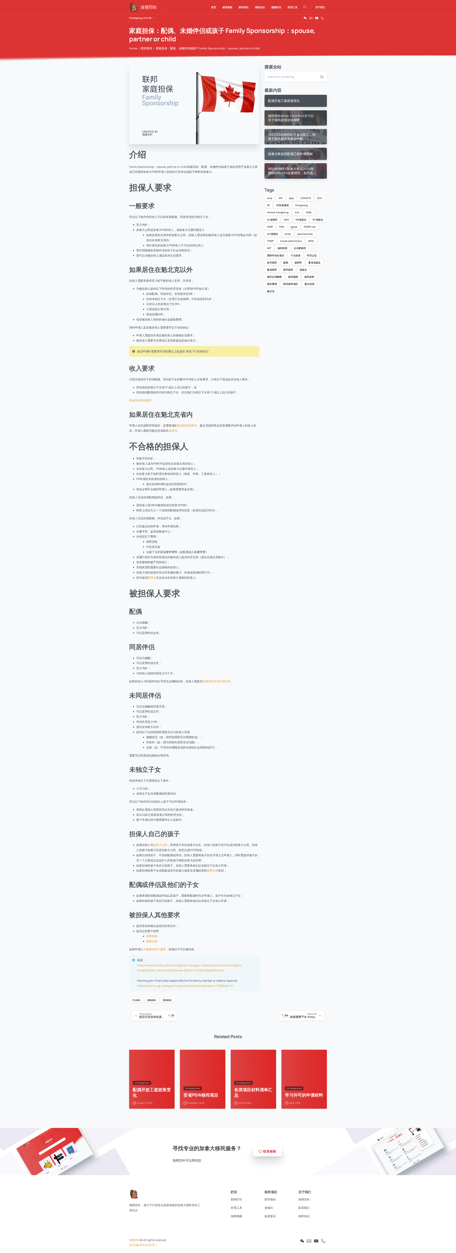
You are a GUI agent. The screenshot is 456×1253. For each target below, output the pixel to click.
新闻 (285, 262)
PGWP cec (310, 226)
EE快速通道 (282, 205)
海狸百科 (134, 1240)
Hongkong (301, 205)
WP (269, 248)
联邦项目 (146, 48)
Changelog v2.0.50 (140, 18)
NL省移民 (272, 219)
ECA (319, 198)
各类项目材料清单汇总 (253, 1092)
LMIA (308, 212)
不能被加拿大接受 (154, 949)
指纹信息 (151, 941)
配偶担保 (167, 1000)
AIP (281, 198)
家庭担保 (151, 1000)
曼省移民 (272, 269)
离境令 (151, 578)
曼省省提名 (314, 262)
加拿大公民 (160, 845)
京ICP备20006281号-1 (143, 1245)
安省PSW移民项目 (200, 1095)
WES (311, 241)
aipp (291, 198)
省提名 (303, 269)
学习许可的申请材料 (304, 1095)
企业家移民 (300, 248)
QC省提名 (272, 234)
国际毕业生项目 (275, 255)
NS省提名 (301, 219)
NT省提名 (318, 219)
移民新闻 (293, 276)
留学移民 (288, 269)
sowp (287, 234)
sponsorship (305, 234)
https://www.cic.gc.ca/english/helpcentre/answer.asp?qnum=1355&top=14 (185, 986)
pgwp (294, 226)
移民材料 (309, 276)
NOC (286, 219)
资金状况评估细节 (140, 400)
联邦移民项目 (290, 284)
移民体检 (151, 936)
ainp (269, 198)
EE (268, 205)
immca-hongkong (278, 212)
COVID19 (305, 198)
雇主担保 (309, 284)
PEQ (281, 226)
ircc (297, 212)
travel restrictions (291, 241)
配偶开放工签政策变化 (152, 1092)
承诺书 (173, 431)
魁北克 (270, 291)
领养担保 (212, 870)
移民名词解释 (274, 276)
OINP (270, 226)
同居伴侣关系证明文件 (217, 681)
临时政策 (282, 248)
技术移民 (272, 262)
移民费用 (272, 284)
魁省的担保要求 (187, 425)
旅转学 (298, 262)
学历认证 (312, 255)
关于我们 (320, 7)
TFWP (270, 241)
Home (133, 48)
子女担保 (136, 1000)
